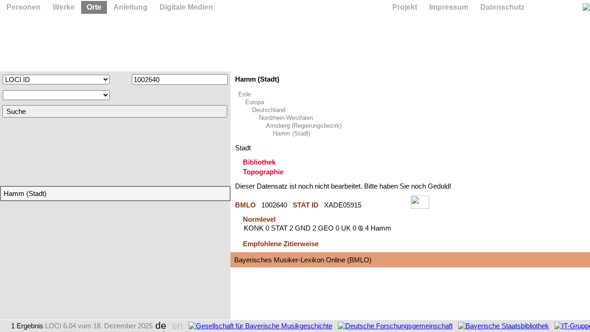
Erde (244, 94)
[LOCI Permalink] (386, 205)
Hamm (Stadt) (291, 133)
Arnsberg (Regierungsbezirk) (304, 125)
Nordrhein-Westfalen (286, 117)
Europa (254, 102)
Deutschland (268, 110)
